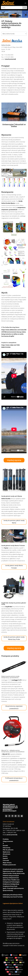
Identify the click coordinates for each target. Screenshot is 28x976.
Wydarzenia (6, 852)
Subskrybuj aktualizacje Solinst (12, 895)
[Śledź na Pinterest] (12, 816)
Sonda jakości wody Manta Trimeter (13, 545)
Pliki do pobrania (8, 850)
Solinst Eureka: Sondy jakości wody (14, 873)
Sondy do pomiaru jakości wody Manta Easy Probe (14, 638)
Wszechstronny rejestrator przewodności (14, 707)
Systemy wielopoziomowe (11, 878)
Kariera (5, 856)
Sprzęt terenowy (8, 890)
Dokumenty (6, 848)
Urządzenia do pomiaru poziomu (13, 869)
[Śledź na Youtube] (22, 816)
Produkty (6, 839)
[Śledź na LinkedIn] (6, 816)
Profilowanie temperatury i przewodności (14, 779)
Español (5, 858)
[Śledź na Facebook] (9, 816)
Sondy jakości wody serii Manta (11, 496)
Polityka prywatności (9, 865)
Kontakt (5, 845)
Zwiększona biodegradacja (11, 884)
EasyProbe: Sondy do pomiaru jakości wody (13, 603)
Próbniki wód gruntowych (11, 875)
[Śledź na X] (18, 816)
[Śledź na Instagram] (15, 816)
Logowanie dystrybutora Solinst (13, 903)
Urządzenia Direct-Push (10, 886)
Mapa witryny (7, 862)
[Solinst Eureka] (11, 42)
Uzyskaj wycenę (14, 460)
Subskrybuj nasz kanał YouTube (13, 897)
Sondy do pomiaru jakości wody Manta (14, 521)
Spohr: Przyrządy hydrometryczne (13, 888)
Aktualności (6, 854)
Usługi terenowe (8, 841)
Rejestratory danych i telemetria (13, 871)
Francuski (6, 860)
